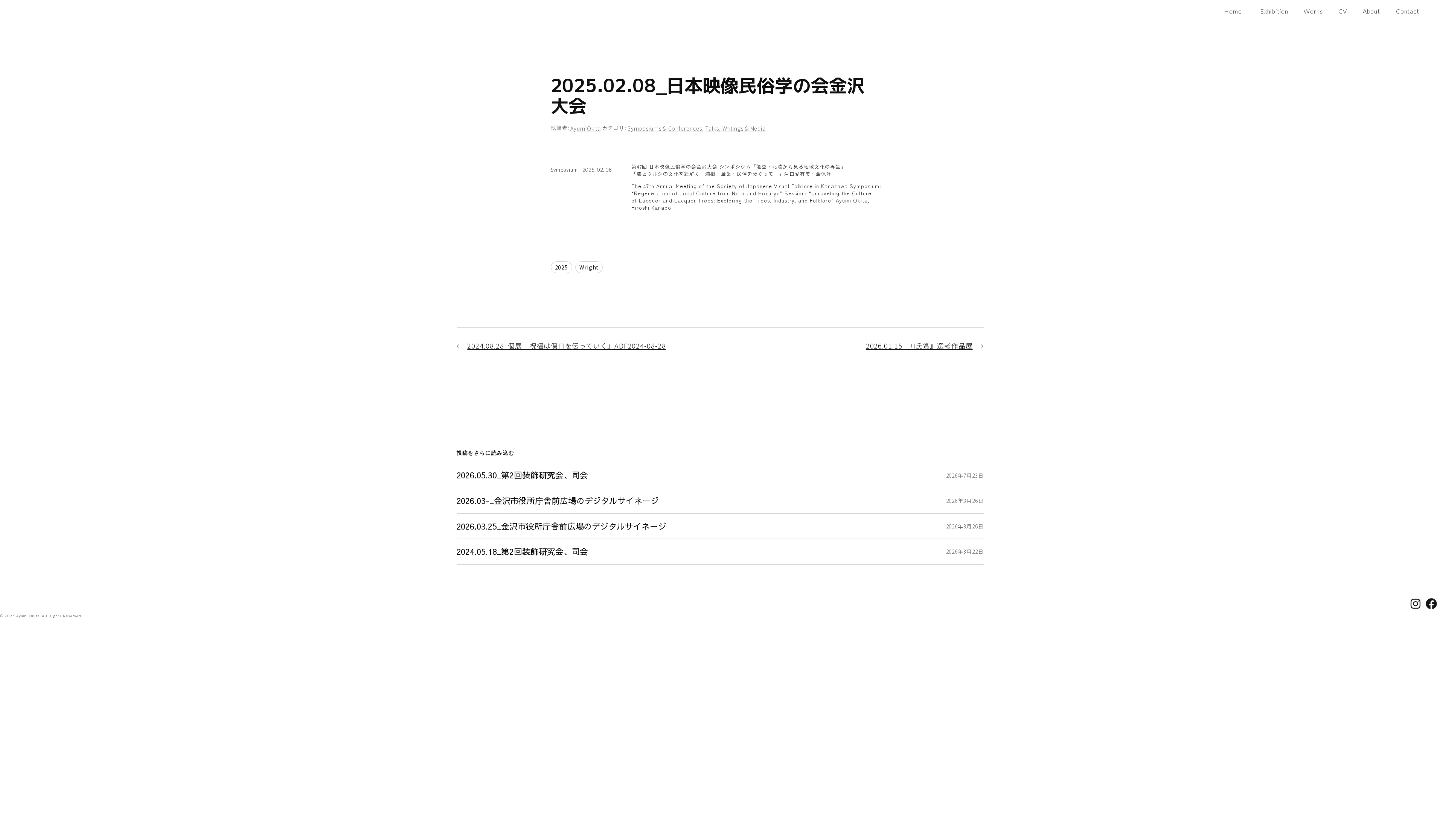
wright (589, 267)
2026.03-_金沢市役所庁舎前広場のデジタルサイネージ (558, 500)
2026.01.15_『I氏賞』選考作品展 (919, 345)
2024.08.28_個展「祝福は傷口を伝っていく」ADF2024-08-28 (566, 345)
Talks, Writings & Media (735, 128)
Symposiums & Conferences (665, 128)
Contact (1407, 11)
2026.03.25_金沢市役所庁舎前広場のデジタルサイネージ (561, 526)
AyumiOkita (585, 128)
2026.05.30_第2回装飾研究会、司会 (522, 475)
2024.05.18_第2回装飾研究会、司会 (522, 551)
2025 (561, 267)
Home (1233, 11)
